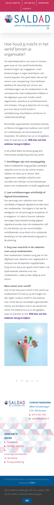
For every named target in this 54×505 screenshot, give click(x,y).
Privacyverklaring (15, 461)
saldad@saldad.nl (40, 418)
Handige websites (15, 445)
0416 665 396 (39, 414)
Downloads (12, 442)
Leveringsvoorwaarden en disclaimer (15, 454)
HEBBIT (32, 482)
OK (27, 500)
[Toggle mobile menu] (48, 28)
